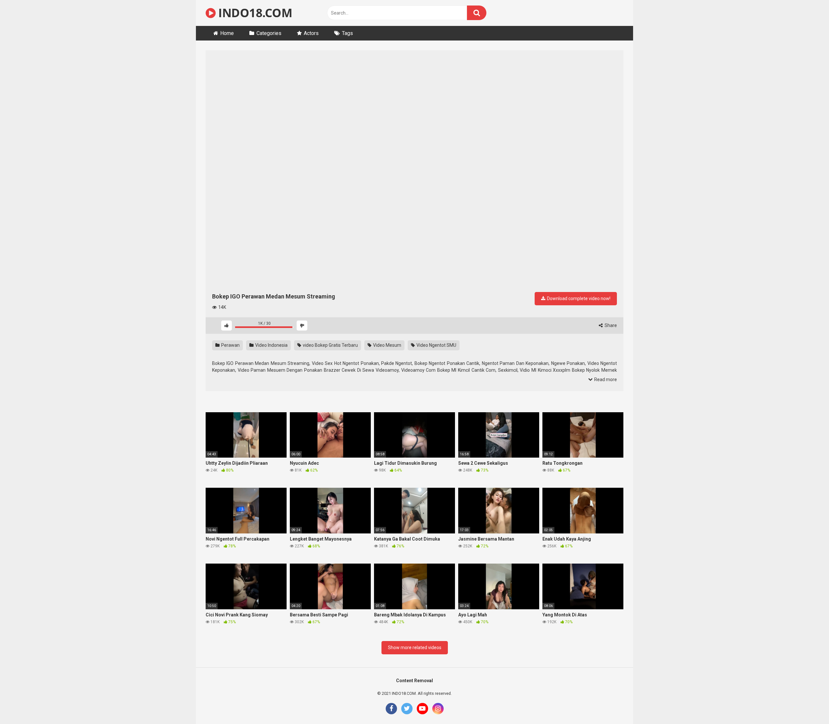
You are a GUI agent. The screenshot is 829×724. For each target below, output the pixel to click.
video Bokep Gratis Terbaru (330, 345)
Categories (268, 33)
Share (610, 325)
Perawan (230, 345)
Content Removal (414, 680)
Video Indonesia (271, 345)
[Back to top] (807, 704)
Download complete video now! (578, 298)
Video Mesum (386, 345)
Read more (605, 379)
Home (227, 33)
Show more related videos (414, 647)
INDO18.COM (254, 13)
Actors (311, 33)
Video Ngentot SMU (435, 345)
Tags (347, 33)
